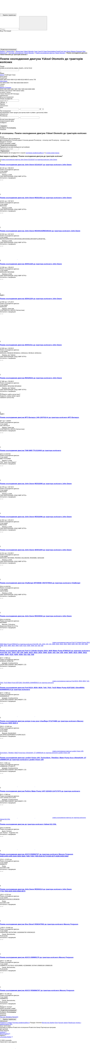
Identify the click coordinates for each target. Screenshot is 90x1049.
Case (35, 51)
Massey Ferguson (76, 51)
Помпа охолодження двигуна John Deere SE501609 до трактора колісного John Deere (36, 550)
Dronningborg (51, 51)
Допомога (9, 1017)
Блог (56, 1022)
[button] (45, 40)
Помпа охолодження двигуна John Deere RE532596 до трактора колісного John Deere (36, 517)
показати (4, 126)
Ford (61, 51)
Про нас (2, 1017)
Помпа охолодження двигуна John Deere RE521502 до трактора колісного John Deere (36, 198)
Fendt (58, 51)
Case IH (40, 51)
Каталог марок (63, 1022)
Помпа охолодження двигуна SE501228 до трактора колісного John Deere (31, 264)
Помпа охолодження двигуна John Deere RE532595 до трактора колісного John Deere (36, 484)
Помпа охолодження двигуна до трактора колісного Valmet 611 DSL (28, 824)
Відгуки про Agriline (48, 1022)
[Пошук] (33, 23)
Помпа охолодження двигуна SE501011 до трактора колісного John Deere (31, 345)
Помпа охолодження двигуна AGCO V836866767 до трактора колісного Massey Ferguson (37, 990)
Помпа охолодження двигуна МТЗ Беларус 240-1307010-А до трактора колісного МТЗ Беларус (39, 417)
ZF (6, 53)
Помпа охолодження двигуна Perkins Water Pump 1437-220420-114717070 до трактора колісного (40, 791)
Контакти (15, 1017)
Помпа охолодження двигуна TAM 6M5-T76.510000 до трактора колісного (30, 450)
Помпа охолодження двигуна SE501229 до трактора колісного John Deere (31, 299)
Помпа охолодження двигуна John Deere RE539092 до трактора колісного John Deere (36, 616)
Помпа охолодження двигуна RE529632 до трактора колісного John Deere (31, 378)
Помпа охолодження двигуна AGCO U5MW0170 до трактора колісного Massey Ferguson (36, 957)
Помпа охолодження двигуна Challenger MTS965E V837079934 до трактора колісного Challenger (40, 583)
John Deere (67, 51)
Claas (45, 51)
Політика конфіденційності (21, 1022)
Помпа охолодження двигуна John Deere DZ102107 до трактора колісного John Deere (36, 165)
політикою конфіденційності (35, 153)
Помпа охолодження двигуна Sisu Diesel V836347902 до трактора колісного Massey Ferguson (39, 924)
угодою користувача (52, 153)
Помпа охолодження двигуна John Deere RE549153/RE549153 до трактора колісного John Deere (40, 231)
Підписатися (5, 151)
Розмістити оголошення (8, 145)
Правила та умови (6, 1022)
